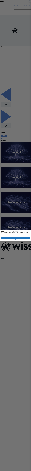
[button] (29, 231)
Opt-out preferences (15, 239)
